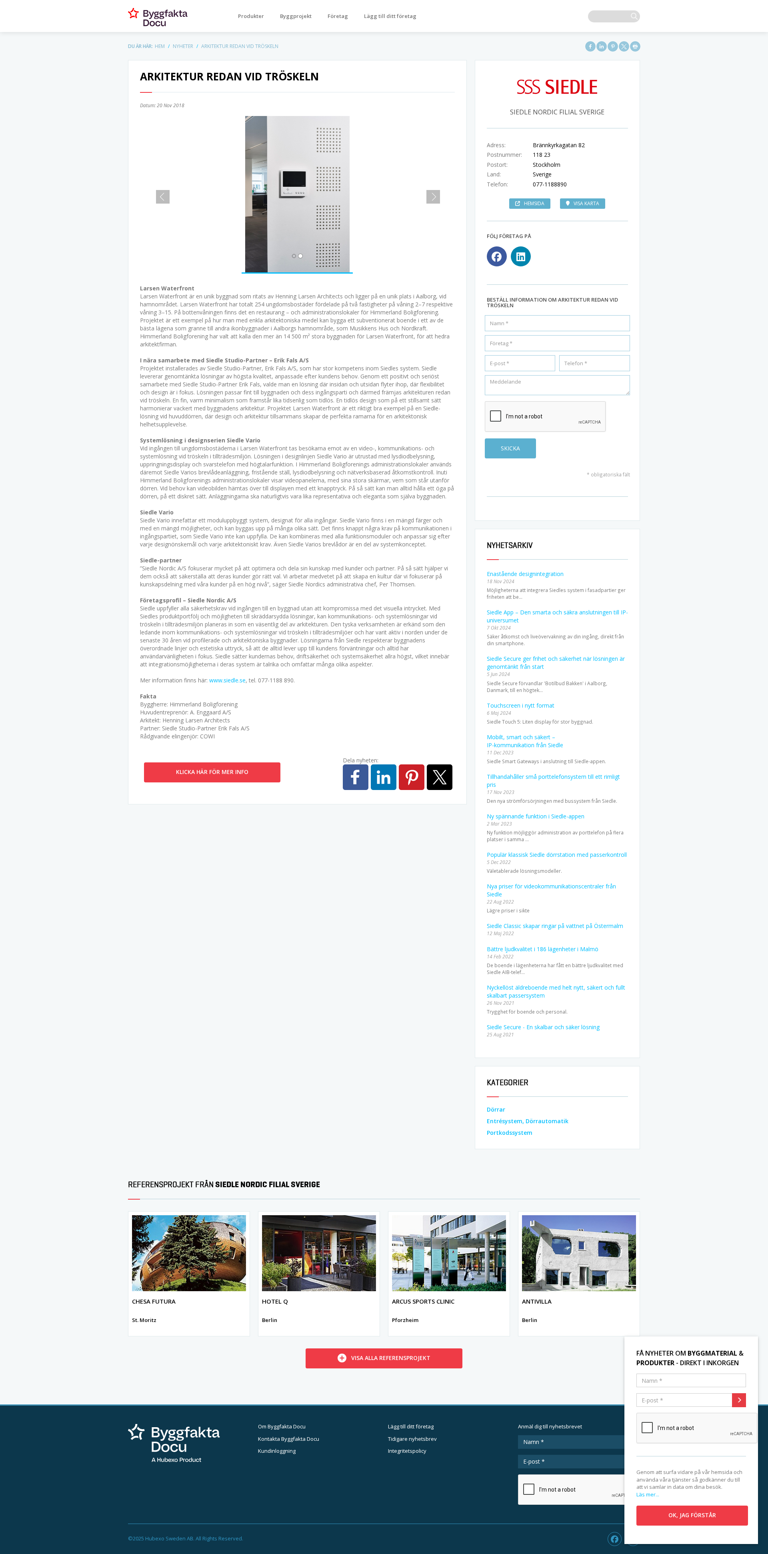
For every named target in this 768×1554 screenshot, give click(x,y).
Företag (338, 16)
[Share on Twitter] (624, 46)
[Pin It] (613, 46)
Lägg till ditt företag (390, 16)
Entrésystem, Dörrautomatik (527, 1121)
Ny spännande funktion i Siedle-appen (535, 816)
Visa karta (586, 203)
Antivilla (537, 1301)
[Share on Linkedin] (601, 46)
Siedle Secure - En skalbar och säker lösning (543, 1027)
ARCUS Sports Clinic (423, 1301)
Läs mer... (647, 1494)
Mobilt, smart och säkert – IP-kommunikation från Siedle (525, 741)
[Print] (635, 46)
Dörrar (496, 1109)
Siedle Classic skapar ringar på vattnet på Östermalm (555, 926)
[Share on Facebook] (590, 46)
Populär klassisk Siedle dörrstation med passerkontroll (557, 854)
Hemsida (534, 203)
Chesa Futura (154, 1301)
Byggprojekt (296, 16)
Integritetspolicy (407, 1450)
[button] (160, 194)
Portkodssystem (509, 1132)
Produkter (251, 16)
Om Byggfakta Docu (282, 1426)
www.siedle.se (227, 680)
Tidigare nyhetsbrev (412, 1438)
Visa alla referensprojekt (390, 1358)
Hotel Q (275, 1301)
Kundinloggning (277, 1450)
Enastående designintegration (525, 574)
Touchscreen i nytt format (520, 705)
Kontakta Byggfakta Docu (288, 1438)
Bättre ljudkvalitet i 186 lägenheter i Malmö (542, 949)
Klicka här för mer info (212, 772)
